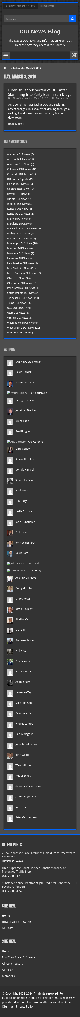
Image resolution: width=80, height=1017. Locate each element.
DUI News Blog (40, 31)
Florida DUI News (17, 184)
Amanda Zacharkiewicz (29, 786)
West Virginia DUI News (21, 327)
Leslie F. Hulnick (24, 511)
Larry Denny (34, 570)
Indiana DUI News (18, 203)
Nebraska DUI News (19, 258)
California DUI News (19, 169)
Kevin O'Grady (23, 608)
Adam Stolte (22, 682)
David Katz (21, 553)
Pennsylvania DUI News (21, 288)
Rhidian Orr (22, 619)
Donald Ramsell (24, 469)
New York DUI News (19, 268)
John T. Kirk (32, 563)
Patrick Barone (38, 392)
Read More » (16, 123)
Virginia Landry (24, 723)
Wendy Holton (23, 765)
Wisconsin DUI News (19, 332)
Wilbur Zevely (23, 775)
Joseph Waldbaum (26, 744)
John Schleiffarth (25, 542)
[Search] (72, 18)
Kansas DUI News (17, 208)
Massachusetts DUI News (22, 228)
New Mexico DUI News (20, 263)
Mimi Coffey (22, 448)
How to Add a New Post (17, 922)
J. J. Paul (20, 629)
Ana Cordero (35, 441)
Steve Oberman (24, 382)
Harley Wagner (24, 734)
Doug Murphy (23, 588)
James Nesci (22, 598)
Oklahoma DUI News (19, 283)
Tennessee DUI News (19, 297)
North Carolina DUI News (22, 273)
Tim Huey (21, 501)
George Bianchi (24, 400)
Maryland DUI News (19, 223)
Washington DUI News (20, 322)
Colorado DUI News (19, 174)
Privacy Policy (25, 1006)
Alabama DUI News (18, 154)
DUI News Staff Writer (28, 361)
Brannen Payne (24, 640)
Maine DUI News (17, 218)
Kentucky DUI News (18, 213)
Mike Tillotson (23, 702)
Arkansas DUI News (18, 164)
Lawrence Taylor (25, 692)
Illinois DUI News (17, 198)
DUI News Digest (17, 179)
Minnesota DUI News (19, 238)
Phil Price (20, 650)
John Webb (22, 754)
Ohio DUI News (16, 278)
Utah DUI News (16, 312)
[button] (6, 55)
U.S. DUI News (15, 307)
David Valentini (24, 713)
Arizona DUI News (18, 159)
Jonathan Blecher (25, 410)
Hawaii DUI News (17, 193)
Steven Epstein (24, 480)
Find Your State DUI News (18, 957)
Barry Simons (23, 671)
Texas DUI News (16, 302)
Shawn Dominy (24, 459)
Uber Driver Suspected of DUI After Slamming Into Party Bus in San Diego (39, 92)
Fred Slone (21, 490)
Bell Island (21, 532)
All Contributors (12, 963)
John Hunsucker (25, 521)
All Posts (7, 928)
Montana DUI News (18, 253)
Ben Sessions (23, 661)
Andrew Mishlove (25, 577)
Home (7, 68)
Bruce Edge (22, 420)
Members (8, 976)
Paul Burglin (22, 431)
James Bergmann (25, 796)
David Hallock (23, 372)
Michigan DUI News (18, 233)
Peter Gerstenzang (26, 817)
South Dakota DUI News (21, 292)
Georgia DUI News (18, 188)
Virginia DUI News (17, 317)
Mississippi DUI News (19, 243)
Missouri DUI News (18, 248)
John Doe (21, 807)
